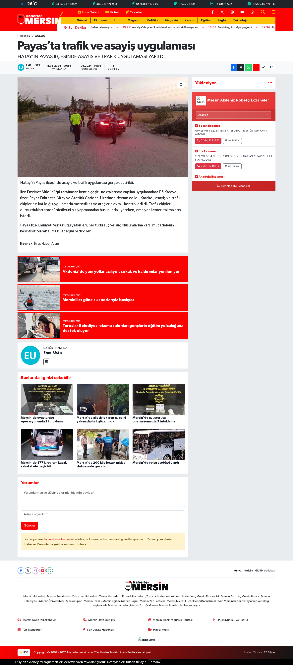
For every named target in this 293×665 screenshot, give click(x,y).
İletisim (248, 570)
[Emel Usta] (30, 355)
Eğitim (205, 20)
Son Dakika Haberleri (100, 629)
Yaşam (189, 20)
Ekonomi (100, 20)
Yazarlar (136, 12)
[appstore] (146, 640)
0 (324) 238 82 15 (210, 166)
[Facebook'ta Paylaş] (234, 67)
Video (114, 12)
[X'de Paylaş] (240, 67)
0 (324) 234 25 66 (210, 140)
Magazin (134, 20)
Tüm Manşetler (32, 629)
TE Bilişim (269, 652)
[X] (28, 570)
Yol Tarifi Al (234, 140)
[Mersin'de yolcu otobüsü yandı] (159, 444)
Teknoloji (240, 20)
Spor (117, 20)
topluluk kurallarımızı (57, 539)
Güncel (82, 20)
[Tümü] (270, 83)
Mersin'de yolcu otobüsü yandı (156, 462)
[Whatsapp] (49, 570)
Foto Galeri (90, 12)
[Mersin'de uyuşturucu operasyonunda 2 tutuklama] (47, 399)
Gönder (29, 525)
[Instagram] (35, 570)
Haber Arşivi (161, 629)
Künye (238, 570)
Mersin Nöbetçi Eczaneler (39, 619)
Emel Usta (52, 353)
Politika (152, 20)
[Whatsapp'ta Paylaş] (248, 67)
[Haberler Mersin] (39, 19)
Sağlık (221, 20)
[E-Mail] (46, 362)
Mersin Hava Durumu (101, 619)
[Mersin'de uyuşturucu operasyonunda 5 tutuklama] (159, 399)
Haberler (24, 36)
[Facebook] (21, 570)
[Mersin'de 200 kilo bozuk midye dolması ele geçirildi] (103, 444)
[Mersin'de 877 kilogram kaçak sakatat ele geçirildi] (47, 444)
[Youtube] (42, 570)
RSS (25, 652)
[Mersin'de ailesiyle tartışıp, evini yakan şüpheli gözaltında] (103, 399)
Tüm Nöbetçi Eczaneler (235, 186)
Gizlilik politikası (265, 570)
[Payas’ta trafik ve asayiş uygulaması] (103, 127)
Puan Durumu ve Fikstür (233, 619)
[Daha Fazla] (256, 67)
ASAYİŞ (40, 36)
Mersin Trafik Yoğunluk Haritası (173, 619)
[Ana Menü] (271, 12)
